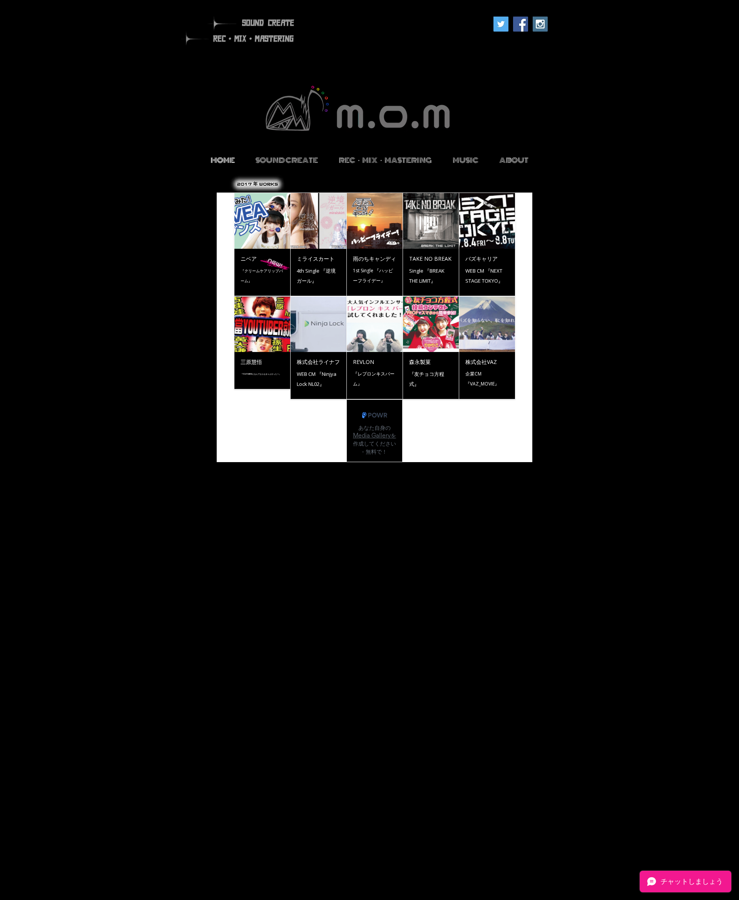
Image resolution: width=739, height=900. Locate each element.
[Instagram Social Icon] (540, 24)
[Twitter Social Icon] (500, 24)
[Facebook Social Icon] (520, 24)
